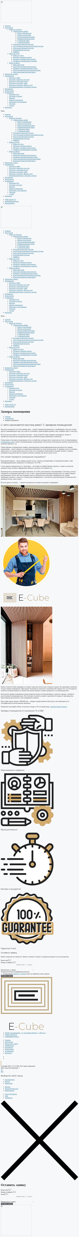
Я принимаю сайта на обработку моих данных (26, 974)
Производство (14, 94)
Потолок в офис (14, 78)
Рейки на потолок (15, 29)
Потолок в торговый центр (18, 81)
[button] (39, 111)
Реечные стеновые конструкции (24, 59)
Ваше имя (4, 960)
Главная (7, 26)
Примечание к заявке (8, 970)
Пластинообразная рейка (26, 37)
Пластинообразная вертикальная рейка (27, 70)
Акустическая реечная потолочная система (28, 46)
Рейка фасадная (18, 65)
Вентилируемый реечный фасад (24, 72)
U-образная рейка (23, 42)
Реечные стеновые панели (22, 57)
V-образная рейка (23, 41)
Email (3, 1194)
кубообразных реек (7, 442)
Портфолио (9, 89)
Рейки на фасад (14, 63)
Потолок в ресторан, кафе (18, 83)
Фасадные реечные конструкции (24, 67)
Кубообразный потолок (21, 50)
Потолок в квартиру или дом (19, 79)
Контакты (8, 107)
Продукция (9, 28)
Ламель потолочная (24, 35)
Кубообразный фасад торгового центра (23, 87)
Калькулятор (9, 91)
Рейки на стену (14, 54)
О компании (9, 92)
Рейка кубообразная (24, 33)
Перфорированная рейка (26, 39)
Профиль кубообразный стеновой (25, 61)
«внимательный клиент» (58, 707)
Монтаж (12, 98)
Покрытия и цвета (11, 74)
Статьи (11, 105)
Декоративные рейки (20, 31)
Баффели (16, 52)
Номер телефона (7, 962)
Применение (9, 76)
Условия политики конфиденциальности (15, 972)
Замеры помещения (16, 100)
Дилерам (12, 104)
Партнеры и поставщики (18, 102)
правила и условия (19, 974)
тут (51, 468)
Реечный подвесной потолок (23, 44)
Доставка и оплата (15, 96)
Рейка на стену (18, 55)
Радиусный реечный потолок (23, 48)
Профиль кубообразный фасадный (25, 68)
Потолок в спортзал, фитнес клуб (21, 85)
